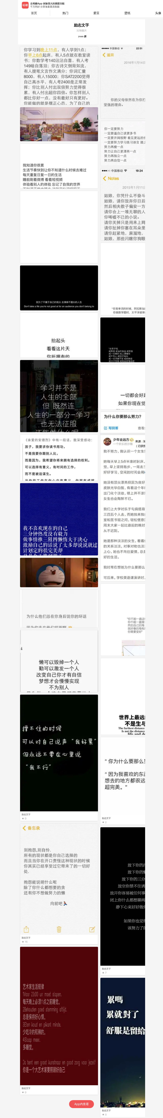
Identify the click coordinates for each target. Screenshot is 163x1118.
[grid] (82, 581)
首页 (34, 13)
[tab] (65, 13)
